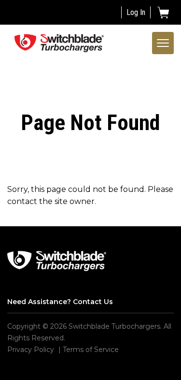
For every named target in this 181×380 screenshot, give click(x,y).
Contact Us (93, 301)
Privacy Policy (30, 349)
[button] (163, 12)
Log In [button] (135, 12)
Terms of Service (91, 349)
